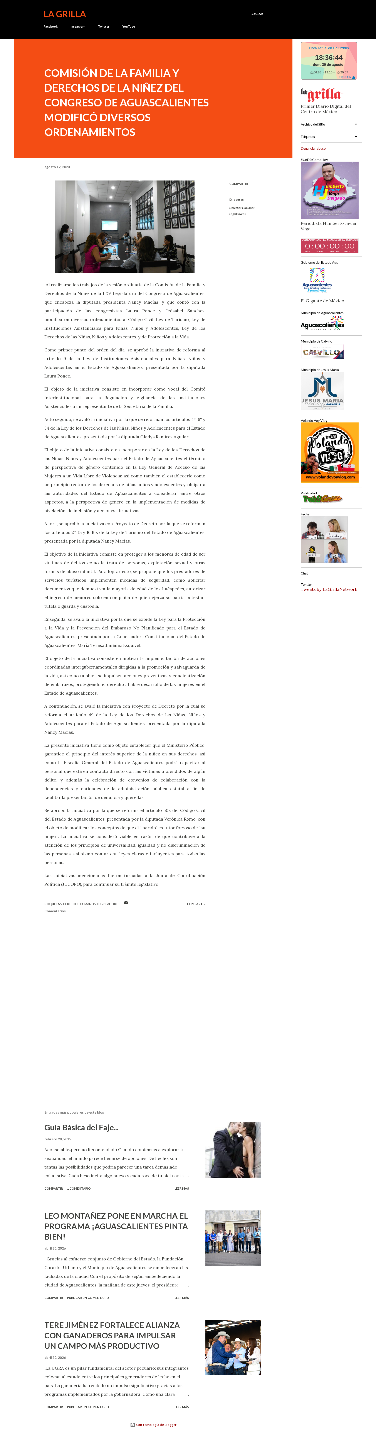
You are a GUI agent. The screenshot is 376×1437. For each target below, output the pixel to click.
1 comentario (79, 1188)
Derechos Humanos (242, 208)
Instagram (77, 26)
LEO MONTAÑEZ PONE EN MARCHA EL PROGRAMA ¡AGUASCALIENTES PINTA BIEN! (116, 1226)
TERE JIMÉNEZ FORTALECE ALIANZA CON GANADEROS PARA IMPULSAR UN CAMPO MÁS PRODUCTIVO (112, 1335)
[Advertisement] (117, 1056)
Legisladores (237, 214)
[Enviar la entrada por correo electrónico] (126, 904)
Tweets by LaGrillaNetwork (329, 589)
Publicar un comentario (88, 1298)
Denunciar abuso (313, 148)
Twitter (103, 26)
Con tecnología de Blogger (155, 1425)
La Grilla (65, 14)
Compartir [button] (238, 183)
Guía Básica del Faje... (81, 1127)
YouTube (128, 26)
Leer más (182, 1188)
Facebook (51, 26)
